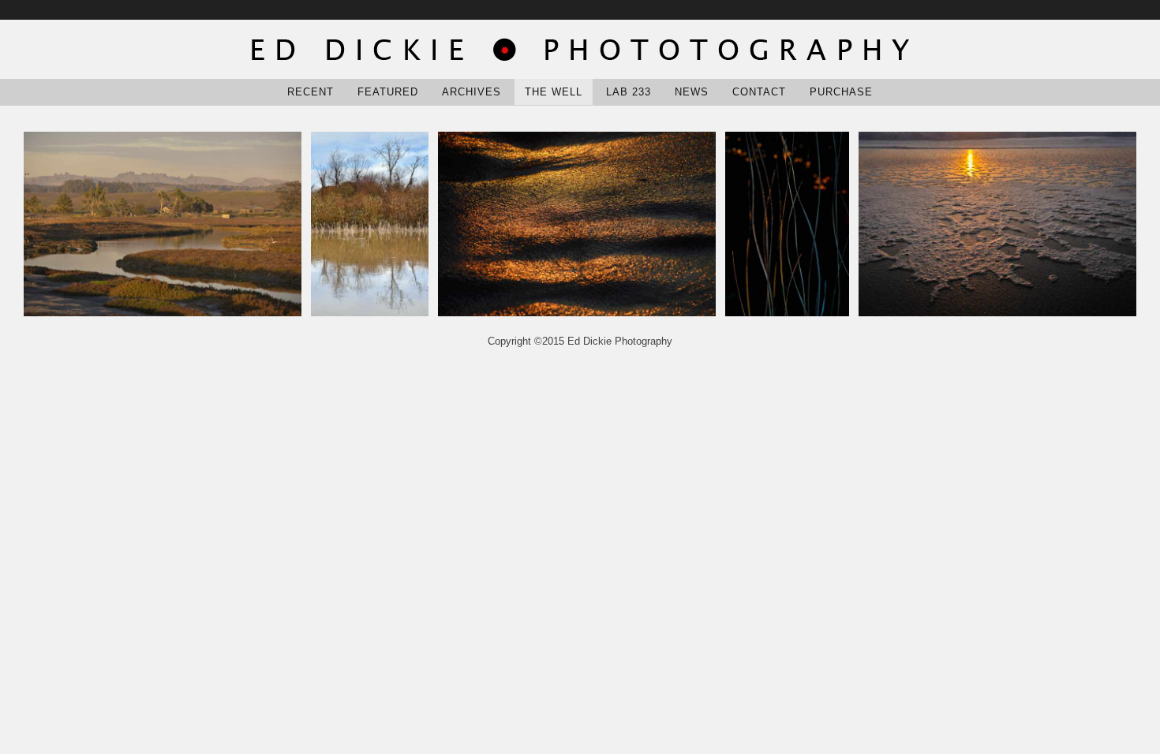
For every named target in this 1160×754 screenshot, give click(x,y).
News (692, 92)
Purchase (841, 92)
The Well (553, 92)
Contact (759, 92)
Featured (387, 92)
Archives (471, 92)
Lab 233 (628, 92)
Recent (310, 92)
